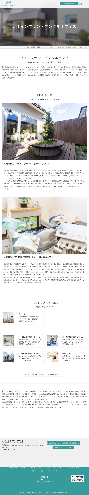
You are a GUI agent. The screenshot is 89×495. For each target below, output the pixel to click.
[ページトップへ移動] (85, 445)
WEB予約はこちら (69, 4)
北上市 (27, 374)
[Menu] (85, 3)
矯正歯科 (35, 374)
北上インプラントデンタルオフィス (52, 374)
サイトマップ (53, 471)
